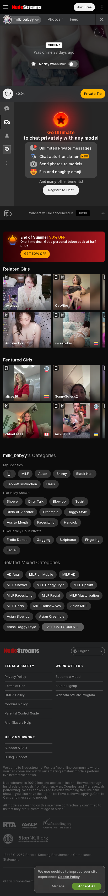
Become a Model (68, 677)
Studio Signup (66, 686)
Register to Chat (61, 190)
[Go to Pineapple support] (8, 839)
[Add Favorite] (8, 94)
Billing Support (16, 757)
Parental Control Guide (22, 713)
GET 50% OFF (35, 254)
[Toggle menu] (6, 7)
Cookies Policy (16, 704)
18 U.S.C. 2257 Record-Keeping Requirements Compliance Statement (47, 857)
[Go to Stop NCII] (33, 839)
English (83, 651)
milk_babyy (15, 455)
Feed (74, 19)
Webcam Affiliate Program (75, 695)
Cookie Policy (68, 877)
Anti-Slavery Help (18, 722)
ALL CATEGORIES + (62, 627)
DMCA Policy (15, 695)
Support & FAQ (16, 748)
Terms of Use (15, 686)
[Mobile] (9, 474)
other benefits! (70, 181)
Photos (55, 19)
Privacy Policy (15, 677)
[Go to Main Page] (33, 7)
